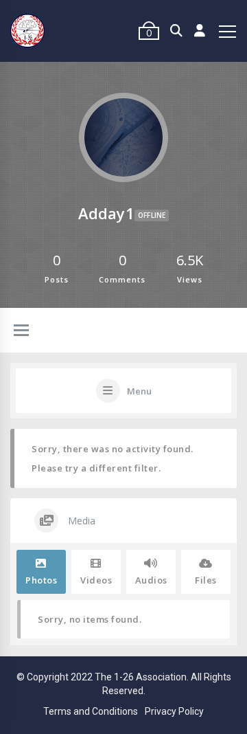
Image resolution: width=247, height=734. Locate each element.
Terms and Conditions (90, 711)
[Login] (200, 31)
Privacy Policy (174, 711)
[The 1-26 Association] (27, 31)
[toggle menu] (21, 331)
